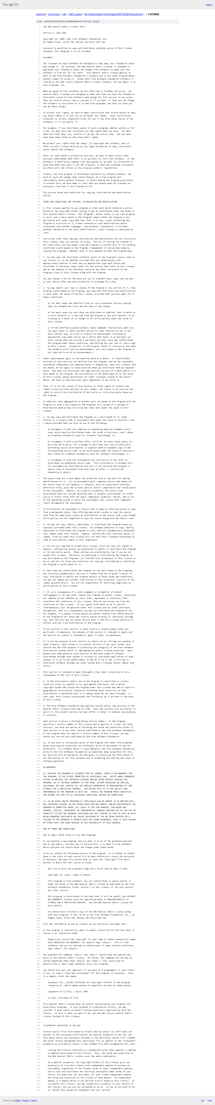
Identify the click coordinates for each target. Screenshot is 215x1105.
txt (202, 1100)
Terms (34, 1100)
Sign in (209, 4)
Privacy (25, 1100)
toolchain (54, 14)
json (209, 1100)
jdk (64, 14)
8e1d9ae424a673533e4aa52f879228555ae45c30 (114, 14)
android (41, 14)
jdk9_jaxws (75, 14)
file (95, 21)
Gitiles (17, 1100)
